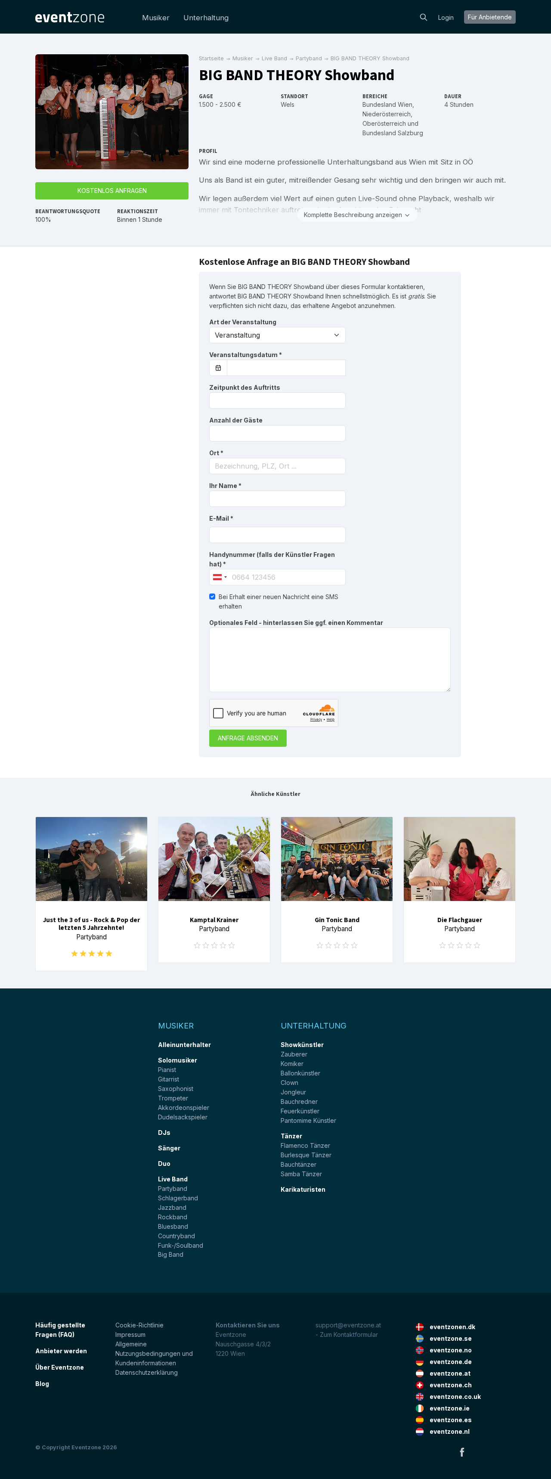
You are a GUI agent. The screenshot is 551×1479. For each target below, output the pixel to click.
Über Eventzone (59, 1367)
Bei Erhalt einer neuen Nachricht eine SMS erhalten (278, 601)
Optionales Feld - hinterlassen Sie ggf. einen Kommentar (296, 622)
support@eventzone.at (348, 1325)
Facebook (461, 1451)
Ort (216, 453)
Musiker (156, 17)
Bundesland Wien (387, 104)
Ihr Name (225, 485)
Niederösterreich (386, 114)
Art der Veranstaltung (242, 322)
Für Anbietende (490, 17)
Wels (287, 104)
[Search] (423, 16)
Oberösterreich (384, 123)
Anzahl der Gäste (236, 420)
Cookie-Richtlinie (139, 1325)
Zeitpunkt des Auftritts (244, 387)
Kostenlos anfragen (112, 190)
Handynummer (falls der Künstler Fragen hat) (272, 559)
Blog (42, 1383)
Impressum (130, 1334)
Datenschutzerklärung (146, 1372)
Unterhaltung (206, 17)
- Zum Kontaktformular (347, 1334)
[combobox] (277, 466)
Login (446, 17)
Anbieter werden (61, 1351)
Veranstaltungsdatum (245, 354)
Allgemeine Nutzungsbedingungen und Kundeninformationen (154, 1353)
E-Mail (221, 518)
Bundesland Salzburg (392, 133)
